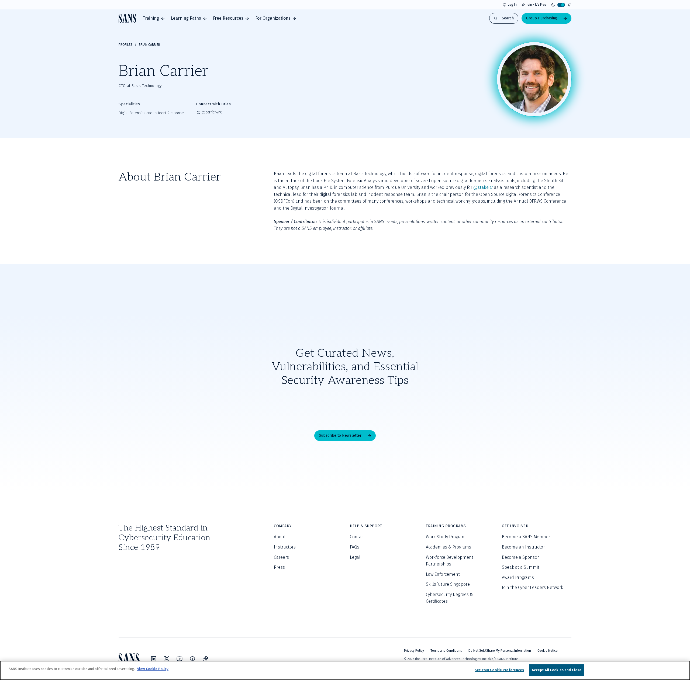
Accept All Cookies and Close (557, 670)
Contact (357, 536)
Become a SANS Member (526, 536)
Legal (355, 557)
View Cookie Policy (152, 669)
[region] (345, 670)
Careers (281, 557)
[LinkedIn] (153, 658)
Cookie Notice (547, 651)
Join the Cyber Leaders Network (532, 587)
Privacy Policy (414, 651)
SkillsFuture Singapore (448, 584)
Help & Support (366, 526)
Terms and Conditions (446, 651)
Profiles (125, 45)
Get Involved (515, 526)
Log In (512, 4)
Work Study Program (446, 536)
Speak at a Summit (520, 567)
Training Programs (446, 526)
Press (279, 567)
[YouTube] (179, 658)
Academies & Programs (448, 547)
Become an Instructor (523, 547)
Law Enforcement (443, 574)
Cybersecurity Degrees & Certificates (449, 598)
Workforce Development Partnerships (449, 561)
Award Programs (518, 577)
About (280, 536)
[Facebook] (192, 658)
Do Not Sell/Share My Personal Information (499, 651)
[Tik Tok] (205, 658)
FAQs (354, 547)
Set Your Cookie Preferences (499, 670)
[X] (166, 658)
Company (283, 526)
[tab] (153, 18)
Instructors (285, 547)
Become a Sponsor (520, 557)
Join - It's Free (536, 4)
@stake (481, 187)
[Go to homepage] (127, 18)
